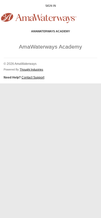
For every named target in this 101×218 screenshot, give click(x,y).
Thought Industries (31, 69)
